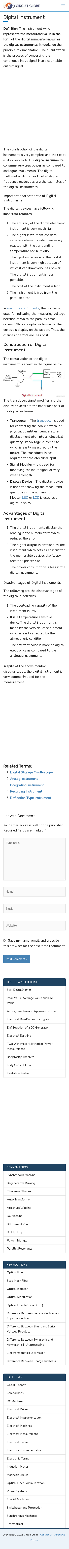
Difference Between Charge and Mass (31, 1361)
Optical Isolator (17, 1289)
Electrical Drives (17, 1409)
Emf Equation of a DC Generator (28, 1028)
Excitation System (18, 1073)
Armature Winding (19, 1208)
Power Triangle (17, 1240)
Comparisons (15, 1393)
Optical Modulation (19, 1297)
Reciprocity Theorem (20, 1057)
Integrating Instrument (27, 785)
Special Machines (18, 1499)
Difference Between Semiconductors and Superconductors (33, 1315)
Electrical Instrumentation (24, 1418)
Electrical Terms (17, 1442)
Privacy (34, 1540)
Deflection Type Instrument (30, 798)
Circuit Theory (16, 1385)
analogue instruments (23, 308)
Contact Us (46, 1534)
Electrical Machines (19, 1426)
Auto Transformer (19, 1199)
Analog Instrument (24, 778)
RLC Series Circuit (18, 1224)
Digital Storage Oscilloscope (31, 772)
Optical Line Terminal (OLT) (25, 1305)
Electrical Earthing (19, 1036)
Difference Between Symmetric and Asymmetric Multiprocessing (30, 1342)
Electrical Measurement (22, 1434)
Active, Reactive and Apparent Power (31, 1011)
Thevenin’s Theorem (20, 1191)
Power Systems (17, 1491)
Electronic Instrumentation (24, 1450)
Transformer (15, 1524)
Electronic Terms (18, 1458)
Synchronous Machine (21, 1175)
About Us (59, 1534)
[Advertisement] (34, 108)
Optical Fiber (15, 1272)
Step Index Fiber (17, 1281)
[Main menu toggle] (63, 5)
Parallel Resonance (19, 1249)
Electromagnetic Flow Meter (26, 1353)
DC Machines (15, 1401)
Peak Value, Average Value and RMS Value (30, 1000)
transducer (45, 420)
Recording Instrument (26, 791)
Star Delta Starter (19, 990)
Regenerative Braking (21, 1183)
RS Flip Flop (15, 1232)
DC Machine (14, 1216)
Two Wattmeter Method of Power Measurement (30, 1046)
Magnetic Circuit (17, 1475)
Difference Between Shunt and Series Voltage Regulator (31, 1328)
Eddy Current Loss (19, 1065)
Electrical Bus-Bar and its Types (28, 1019)
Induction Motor (17, 1467)
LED (25, 497)
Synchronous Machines (22, 1516)
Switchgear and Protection (24, 1508)
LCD (36, 497)
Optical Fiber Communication (26, 1483)
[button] (55, 6)
